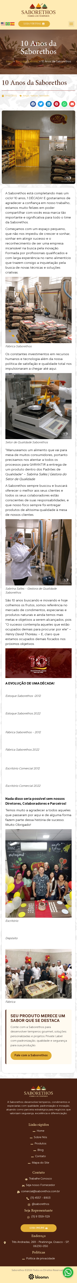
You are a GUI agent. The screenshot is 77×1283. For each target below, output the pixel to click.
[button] (34, 24)
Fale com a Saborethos (31, 1055)
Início (9, 61)
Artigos (26, 96)
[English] (3, 23)
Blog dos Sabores (27, 61)
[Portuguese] (8, 23)
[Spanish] (12, 23)
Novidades (44, 96)
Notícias (34, 96)
